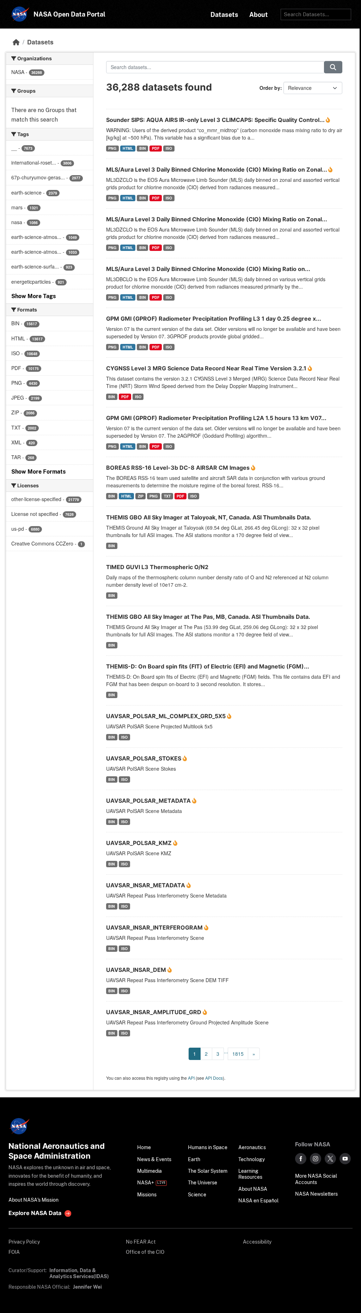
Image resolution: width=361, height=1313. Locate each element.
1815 (238, 1053)
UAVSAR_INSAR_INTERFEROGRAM (155, 927)
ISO (169, 148)
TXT (167, 496)
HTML (128, 148)
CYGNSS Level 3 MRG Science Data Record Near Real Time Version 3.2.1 (207, 368)
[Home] (16, 41)
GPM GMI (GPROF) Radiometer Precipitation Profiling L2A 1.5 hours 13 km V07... (216, 417)
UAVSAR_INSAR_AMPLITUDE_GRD (154, 1012)
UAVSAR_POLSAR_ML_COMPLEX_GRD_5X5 (166, 716)
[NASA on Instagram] (315, 1158)
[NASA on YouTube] (345, 1158)
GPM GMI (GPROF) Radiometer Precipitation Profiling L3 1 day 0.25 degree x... (213, 318)
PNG (112, 148)
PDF (155, 148)
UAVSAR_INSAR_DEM (136, 969)
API (191, 1078)
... (226, 1051)
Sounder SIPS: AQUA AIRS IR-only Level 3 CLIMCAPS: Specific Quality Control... (216, 119)
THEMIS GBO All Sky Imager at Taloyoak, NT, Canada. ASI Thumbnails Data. (208, 517)
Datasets (40, 41)
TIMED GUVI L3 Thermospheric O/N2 (157, 567)
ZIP (140, 496)
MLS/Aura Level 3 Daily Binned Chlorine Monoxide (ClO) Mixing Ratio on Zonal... (217, 169)
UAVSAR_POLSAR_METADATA (149, 800)
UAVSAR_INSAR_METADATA (146, 885)
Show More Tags (33, 296)
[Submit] (333, 67)
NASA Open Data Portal (69, 14)
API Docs (214, 1078)
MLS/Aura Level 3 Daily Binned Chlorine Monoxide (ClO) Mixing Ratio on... (208, 268)
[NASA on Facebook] (300, 1158)
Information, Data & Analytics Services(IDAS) (79, 1273)
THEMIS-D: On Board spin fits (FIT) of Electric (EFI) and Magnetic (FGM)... (207, 666)
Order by (269, 87)
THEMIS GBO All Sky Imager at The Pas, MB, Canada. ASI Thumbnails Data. (208, 616)
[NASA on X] (330, 1158)
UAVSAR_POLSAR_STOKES (144, 758)
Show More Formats (38, 471)
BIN (142, 148)
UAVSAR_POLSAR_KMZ (139, 842)
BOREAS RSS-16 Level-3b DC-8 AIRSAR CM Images (178, 467)
